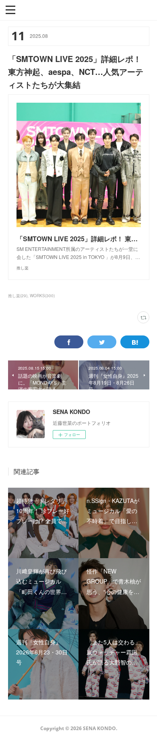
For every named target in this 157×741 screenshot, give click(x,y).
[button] (10, 9)
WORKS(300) (42, 295)
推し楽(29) (17, 295)
